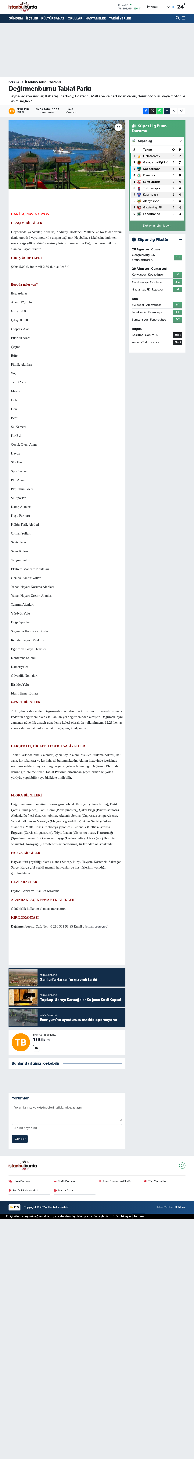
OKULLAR (75, 18)
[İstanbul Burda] (23, 7)
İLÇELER (32, 18)
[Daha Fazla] (167, 111)
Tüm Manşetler (157, 1181)
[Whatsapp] (182, 1165)
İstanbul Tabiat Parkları (43, 82)
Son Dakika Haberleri (25, 1190)
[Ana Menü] (183, 18)
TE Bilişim (179, 1207)
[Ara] (178, 18)
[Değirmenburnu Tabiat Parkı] (67, 154)
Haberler (14, 82)
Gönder (20, 1138)
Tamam (139, 1216)
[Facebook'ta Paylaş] (146, 111)
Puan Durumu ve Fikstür (117, 1181)
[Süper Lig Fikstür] (180, 239)
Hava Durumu (22, 1181)
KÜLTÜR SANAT (52, 18)
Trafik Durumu (66, 1181)
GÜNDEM (16, 18)
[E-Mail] (36, 1048)
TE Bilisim (41, 1040)
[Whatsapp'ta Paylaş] (159, 111)
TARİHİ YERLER (120, 18)
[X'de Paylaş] (152, 111)
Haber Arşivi (65, 1190)
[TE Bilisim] (21, 1042)
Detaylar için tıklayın (157, 225)
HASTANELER (95, 18)
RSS (16, 1207)
